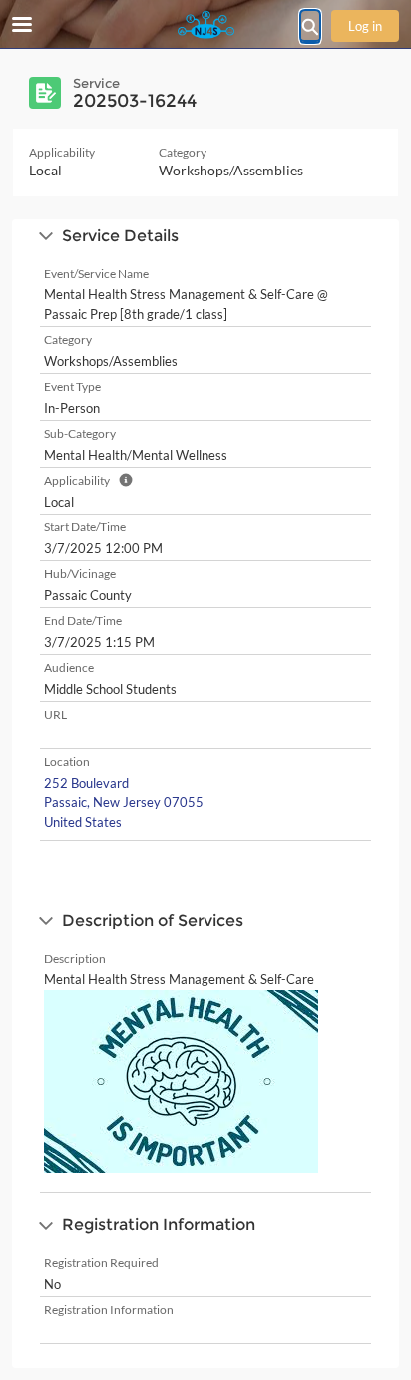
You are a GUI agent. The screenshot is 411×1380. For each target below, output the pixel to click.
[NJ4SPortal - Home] (205, 25)
